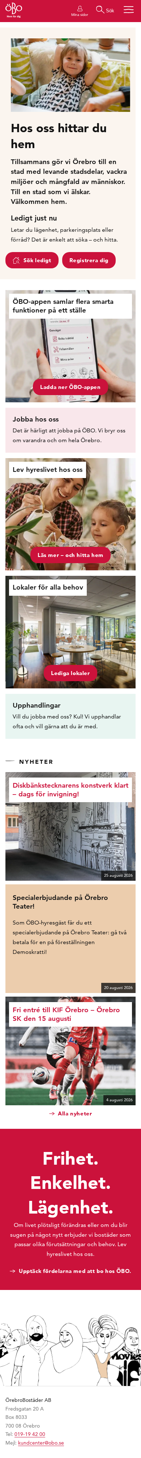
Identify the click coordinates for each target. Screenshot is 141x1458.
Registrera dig (88, 260)
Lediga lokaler (70, 673)
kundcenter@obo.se (41, 1443)
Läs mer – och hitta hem (70, 555)
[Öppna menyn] (129, 9)
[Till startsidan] (13, 11)
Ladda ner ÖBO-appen (70, 387)
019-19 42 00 (29, 1434)
